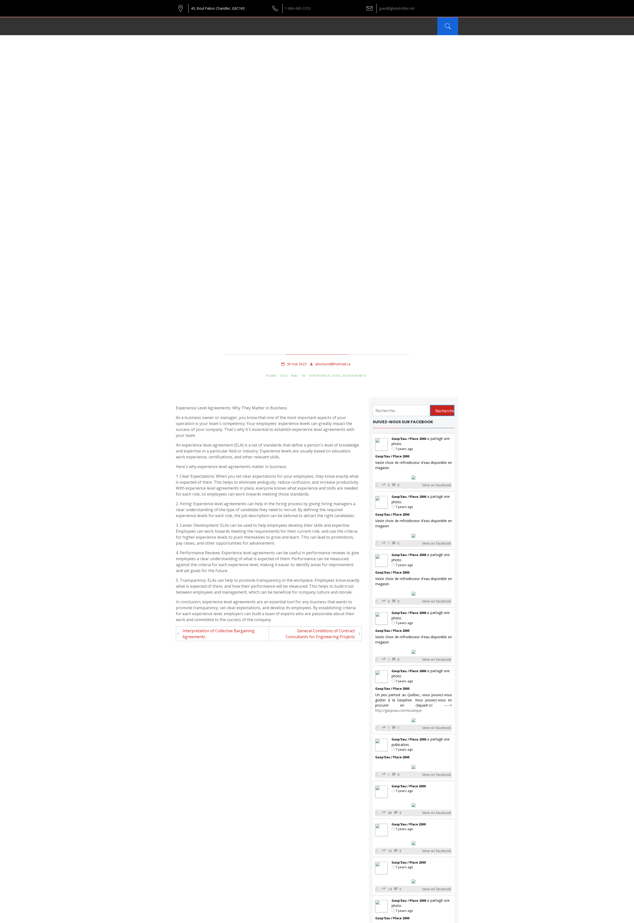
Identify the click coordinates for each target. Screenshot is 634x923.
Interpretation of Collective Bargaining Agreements (219, 633)
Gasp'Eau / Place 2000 (409, 438)
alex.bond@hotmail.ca (332, 364)
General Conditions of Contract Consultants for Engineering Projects (320, 633)
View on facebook (436, 485)
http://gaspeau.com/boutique (398, 710)
